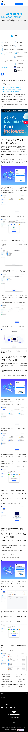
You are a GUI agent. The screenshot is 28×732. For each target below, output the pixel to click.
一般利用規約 (22, 725)
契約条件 (5, 725)
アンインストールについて (21, 727)
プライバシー (10, 725)
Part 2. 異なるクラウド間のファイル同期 (11, 89)
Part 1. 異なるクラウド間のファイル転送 (11, 87)
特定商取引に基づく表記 (6, 727)
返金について (13, 727)
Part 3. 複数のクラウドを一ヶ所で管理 (11, 91)
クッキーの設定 (16, 725)
